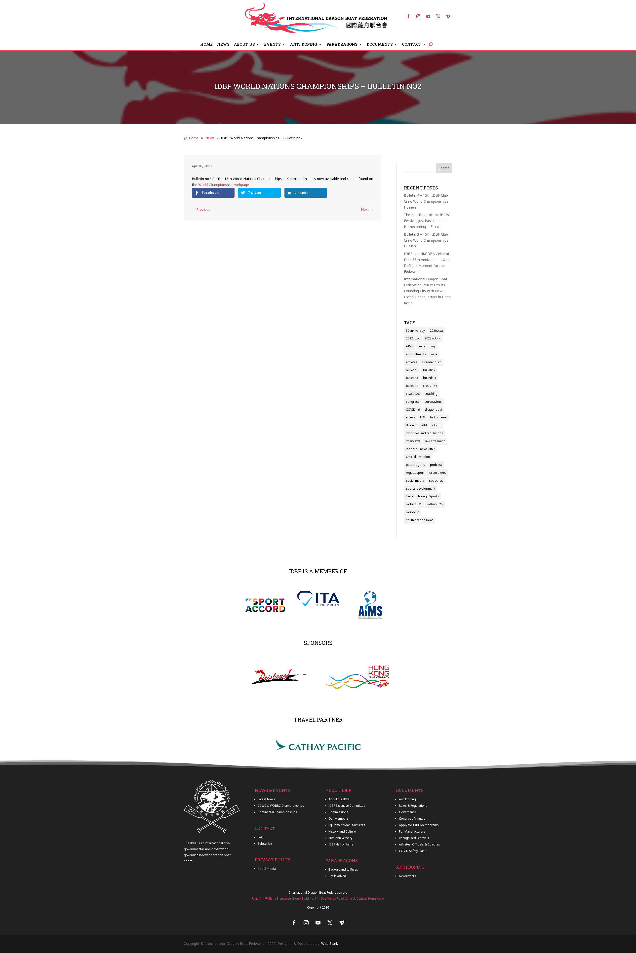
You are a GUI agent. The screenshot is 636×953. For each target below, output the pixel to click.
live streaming (435, 441)
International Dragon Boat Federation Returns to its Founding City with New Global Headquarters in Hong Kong (427, 291)
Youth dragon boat (419, 520)
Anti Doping (303, 44)
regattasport (415, 473)
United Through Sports (422, 496)
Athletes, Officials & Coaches (419, 844)
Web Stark (329, 943)
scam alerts (437, 473)
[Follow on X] (438, 16)
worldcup (412, 512)
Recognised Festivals (414, 838)
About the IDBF (339, 799)
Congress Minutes (412, 818)
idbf (424, 425)
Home (206, 44)
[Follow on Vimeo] (448, 16)
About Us (244, 44)
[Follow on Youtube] (428, 16)
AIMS (409, 346)
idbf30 (436, 425)
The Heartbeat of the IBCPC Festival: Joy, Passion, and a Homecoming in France (427, 220)
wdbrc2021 (414, 504)
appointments (416, 354)
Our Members (338, 818)
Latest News (266, 799)
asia (434, 354)
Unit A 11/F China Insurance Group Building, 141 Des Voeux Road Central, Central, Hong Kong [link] (318, 898)
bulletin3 (412, 378)
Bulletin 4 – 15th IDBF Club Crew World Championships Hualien (426, 201)
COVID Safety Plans (412, 851)
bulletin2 (429, 370)
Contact (411, 44)
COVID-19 (413, 409)
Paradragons (341, 44)
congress (413, 402)
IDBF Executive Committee (346, 806)
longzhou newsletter (420, 449)
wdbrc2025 (435, 504)
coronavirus (433, 402)
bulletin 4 (429, 378)
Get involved (337, 876)
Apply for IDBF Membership (419, 825)
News (223, 44)
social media (415, 480)
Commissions (338, 812)
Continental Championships (277, 812)
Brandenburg (431, 362)
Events (272, 44)
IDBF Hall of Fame (340, 844)
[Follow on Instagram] (418, 16)
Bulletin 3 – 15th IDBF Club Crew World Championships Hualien (426, 240)
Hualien (411, 425)
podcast (436, 465)
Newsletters (407, 876)
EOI (422, 417)
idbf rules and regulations (424, 433)
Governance (407, 812)
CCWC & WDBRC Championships (281, 806)
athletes (411, 362)
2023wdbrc (432, 338)
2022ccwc (413, 338)
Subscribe (265, 844)
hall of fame (438, 417)
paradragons (415, 465)
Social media (267, 869)
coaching (431, 394)
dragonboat (433, 409)
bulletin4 (412, 386)
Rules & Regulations (413, 806)
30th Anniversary (340, 838)
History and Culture (342, 831)
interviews (413, 441)
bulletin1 (412, 370)
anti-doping (426, 346)
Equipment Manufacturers (346, 825)
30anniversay (415, 331)
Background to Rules (343, 869)
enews (410, 417)
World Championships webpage (223, 184)
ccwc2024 (430, 386)
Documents (380, 44)
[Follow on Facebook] (408, 16)
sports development (420, 488)
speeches (436, 480)
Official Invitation (418, 457)
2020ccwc (436, 331)
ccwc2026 (413, 394)
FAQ (261, 837)
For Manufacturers (412, 831)
